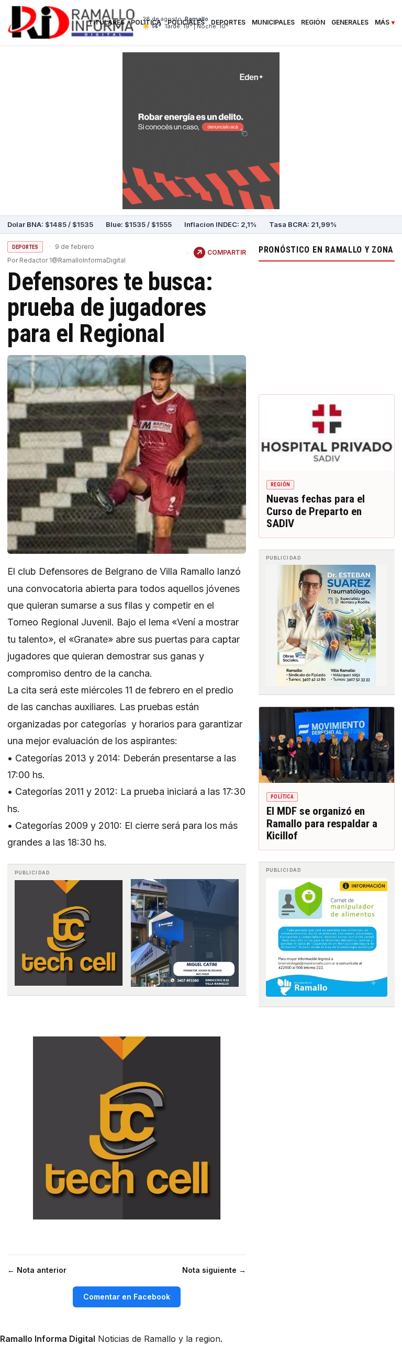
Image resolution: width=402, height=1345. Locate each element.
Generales (349, 22)
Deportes (228, 22)
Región (313, 22)
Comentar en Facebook (126, 1296)
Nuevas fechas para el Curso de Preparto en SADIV (315, 511)
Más (382, 22)
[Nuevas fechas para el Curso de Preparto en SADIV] (326, 433)
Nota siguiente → (214, 1270)
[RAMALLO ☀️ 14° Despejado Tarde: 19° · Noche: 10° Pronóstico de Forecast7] (327, 325)
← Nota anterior (36, 1270)
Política (146, 22)
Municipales (273, 22)
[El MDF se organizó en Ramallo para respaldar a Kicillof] (326, 745)
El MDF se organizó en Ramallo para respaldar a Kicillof (321, 823)
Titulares (106, 22)
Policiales (186, 22)
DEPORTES (25, 247)
